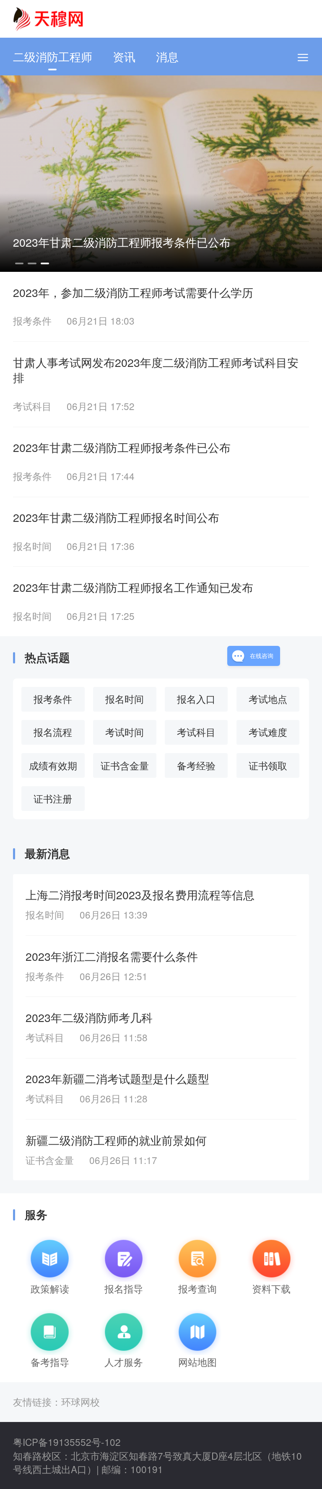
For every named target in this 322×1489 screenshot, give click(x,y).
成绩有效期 (53, 765)
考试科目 (196, 731)
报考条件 (53, 698)
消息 (167, 56)
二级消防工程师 (52, 56)
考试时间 (124, 731)
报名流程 (53, 731)
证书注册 (53, 798)
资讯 (124, 56)
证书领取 (268, 765)
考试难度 (268, 731)
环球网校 (80, 1401)
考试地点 (268, 698)
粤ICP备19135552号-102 (67, 1441)
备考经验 (196, 765)
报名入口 (196, 698)
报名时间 (124, 698)
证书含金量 (125, 765)
